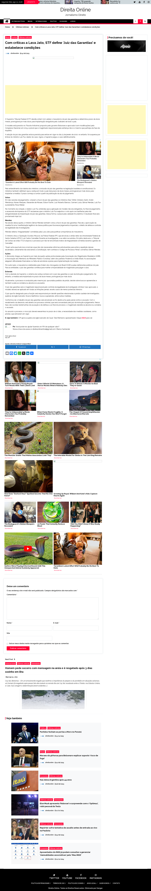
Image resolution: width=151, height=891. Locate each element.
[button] (135, 21)
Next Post (9, 659)
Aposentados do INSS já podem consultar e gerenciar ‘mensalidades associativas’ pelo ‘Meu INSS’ (65, 853)
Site (8, 633)
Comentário (12, 595)
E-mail (56, 623)
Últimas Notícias (18, 21)
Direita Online (75, 10)
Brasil (30, 21)
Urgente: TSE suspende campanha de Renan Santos (44, 2)
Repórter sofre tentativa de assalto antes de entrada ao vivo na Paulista (68, 829)
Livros (72, 21)
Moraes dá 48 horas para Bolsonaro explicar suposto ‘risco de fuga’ (69, 756)
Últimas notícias (25, 37)
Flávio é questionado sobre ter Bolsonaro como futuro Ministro (117, 2)
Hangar (99, 888)
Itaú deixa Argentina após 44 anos (56, 780)
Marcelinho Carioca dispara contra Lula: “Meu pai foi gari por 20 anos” (81, 2)
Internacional (41, 21)
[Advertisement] (53, 99)
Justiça (14, 37)
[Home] (7, 21)
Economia (63, 21)
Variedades (36, 663)
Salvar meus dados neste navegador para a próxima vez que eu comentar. (39, 643)
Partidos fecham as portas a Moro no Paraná (60, 732)
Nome (9, 623)
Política (53, 21)
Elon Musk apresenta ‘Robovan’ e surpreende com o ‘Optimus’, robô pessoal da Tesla (69, 804)
